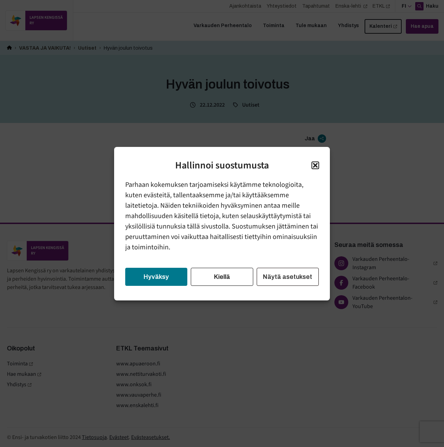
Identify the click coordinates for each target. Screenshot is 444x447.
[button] (315, 165)
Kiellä (222, 276)
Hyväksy (156, 276)
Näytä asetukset (287, 276)
